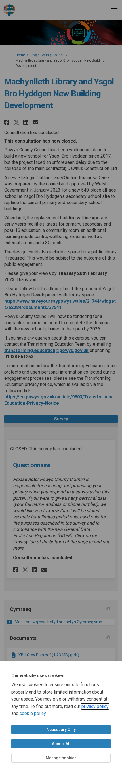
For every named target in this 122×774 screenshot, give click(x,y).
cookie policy (33, 713)
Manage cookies (61, 758)
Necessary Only (61, 729)
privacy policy (95, 706)
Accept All (61, 743)
